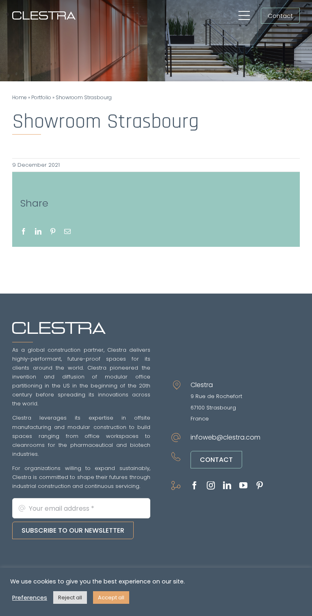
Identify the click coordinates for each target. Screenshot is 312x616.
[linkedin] (227, 485)
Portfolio (41, 97)
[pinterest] (260, 485)
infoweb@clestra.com (225, 437)
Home (19, 97)
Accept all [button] (111, 597)
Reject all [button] (70, 597)
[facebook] (195, 485)
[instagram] (211, 485)
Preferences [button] (29, 597)
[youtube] (243, 485)
